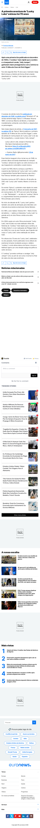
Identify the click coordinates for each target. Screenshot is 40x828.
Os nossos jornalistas (7, 795)
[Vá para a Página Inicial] (6, 2)
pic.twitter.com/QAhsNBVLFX (15, 148)
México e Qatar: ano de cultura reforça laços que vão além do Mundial (17, 277)
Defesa (31, 743)
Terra (22, 780)
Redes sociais (25, 747)
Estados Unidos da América (15, 743)
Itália (25, 738)
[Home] (2, 7)
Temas (3, 771)
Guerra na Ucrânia (28, 734)
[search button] (34, 722)
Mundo (23, 776)
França (6, 290)
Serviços (4, 804)
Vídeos (3, 791)
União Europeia (27, 752)
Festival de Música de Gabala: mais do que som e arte (17, 272)
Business (4, 780)
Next (2, 784)
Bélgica (6, 295)
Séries (12, 7)
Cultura (6, 7)
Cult (17, 7)
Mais (2, 809)
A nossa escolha (10, 552)
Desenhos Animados (20, 290)
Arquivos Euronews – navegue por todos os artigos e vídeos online (28, 797)
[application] (20, 29)
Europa (3, 776)
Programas (24, 791)
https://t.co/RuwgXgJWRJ (21, 146)
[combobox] (20, 722)
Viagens (3, 788)
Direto (35, 2)
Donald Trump (12, 752)
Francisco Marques (8, 45)
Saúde (15, 756)
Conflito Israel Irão (11, 734)
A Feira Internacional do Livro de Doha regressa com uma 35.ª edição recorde (17, 283)
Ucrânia (15, 738)
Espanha (25, 756)
